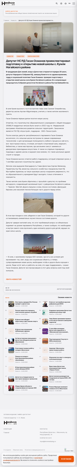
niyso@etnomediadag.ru (48, 441)
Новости (13, 20)
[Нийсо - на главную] (9, 3)
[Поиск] (57, 3)
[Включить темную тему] (61, 3)
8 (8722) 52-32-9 (45, 438)
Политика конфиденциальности (35, 450)
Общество (20, 56)
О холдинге (7, 450)
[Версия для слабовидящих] (65, 3)
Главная (6, 20)
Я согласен (66, 459)
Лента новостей (33, 56)
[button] (74, 3)
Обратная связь (18, 450)
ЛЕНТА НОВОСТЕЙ (13, 279)
